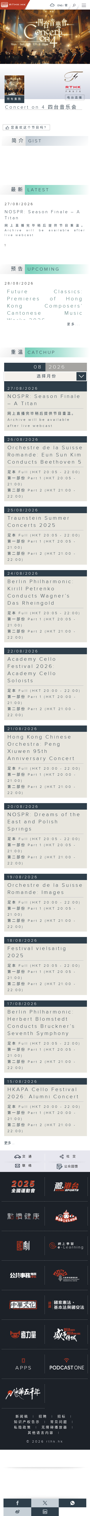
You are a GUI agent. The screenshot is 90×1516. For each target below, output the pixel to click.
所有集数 (14, 99)
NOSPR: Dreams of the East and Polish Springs (44, 822)
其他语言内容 (42, 1433)
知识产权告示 (28, 1422)
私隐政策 (23, 1427)
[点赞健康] (23, 1216)
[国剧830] (23, 1245)
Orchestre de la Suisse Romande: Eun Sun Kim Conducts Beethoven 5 (45, 455)
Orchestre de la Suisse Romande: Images (45, 888)
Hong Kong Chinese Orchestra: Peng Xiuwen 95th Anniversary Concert (41, 748)
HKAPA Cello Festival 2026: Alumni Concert (43, 1093)
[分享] (62, 1156)
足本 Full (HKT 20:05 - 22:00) (44, 472)
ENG (60, 5)
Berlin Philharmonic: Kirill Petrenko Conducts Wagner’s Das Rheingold (40, 592)
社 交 (71, 1156)
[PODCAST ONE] (66, 1363)
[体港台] (66, 1186)
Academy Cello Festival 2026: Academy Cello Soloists (32, 670)
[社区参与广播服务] (66, 1275)
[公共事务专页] (23, 1275)
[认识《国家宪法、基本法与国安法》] (66, 1304)
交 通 (27, 1156)
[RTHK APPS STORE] (23, 1363)
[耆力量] (23, 1334)
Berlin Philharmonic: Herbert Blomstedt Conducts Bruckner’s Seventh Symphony (41, 1023)
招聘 (44, 1416)
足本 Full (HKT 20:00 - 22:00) (44, 691)
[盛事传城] (66, 1334)
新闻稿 (23, 1416)
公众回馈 (71, 1166)
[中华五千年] (23, 1393)
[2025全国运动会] (23, 1186)
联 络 (27, 1165)
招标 (62, 1416)
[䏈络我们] (17, 1165)
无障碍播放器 (56, 1427)
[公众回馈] (59, 1166)
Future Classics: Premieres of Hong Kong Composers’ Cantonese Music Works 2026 (45, 306)
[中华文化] (23, 1304)
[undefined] (52, 5)
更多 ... (9, 1143)
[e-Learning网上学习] (66, 1245)
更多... (74, 324)
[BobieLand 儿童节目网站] (66, 1216)
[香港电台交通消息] (17, 1156)
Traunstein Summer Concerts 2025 (38, 521)
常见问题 (60, 1422)
